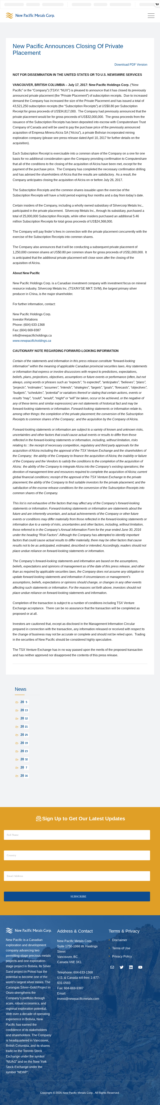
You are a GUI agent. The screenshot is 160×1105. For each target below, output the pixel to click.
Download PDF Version (131, 64)
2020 (24, 751)
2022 (24, 734)
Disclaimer (119, 940)
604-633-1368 (83, 972)
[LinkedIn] (130, 967)
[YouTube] (140, 967)
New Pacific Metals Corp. (78, 1092)
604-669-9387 (74, 988)
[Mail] (112, 967)
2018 (24, 767)
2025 (24, 710)
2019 (24, 759)
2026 (24, 702)
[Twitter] (121, 967)
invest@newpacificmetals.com (78, 998)
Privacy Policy (122, 956)
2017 (24, 775)
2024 (24, 718)
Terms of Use (121, 948)
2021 (24, 743)
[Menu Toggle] (150, 15)
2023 (24, 726)
